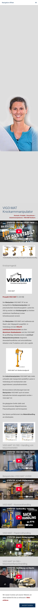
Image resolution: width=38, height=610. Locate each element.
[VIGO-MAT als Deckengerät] (23, 251)
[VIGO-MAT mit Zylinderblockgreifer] (31, 251)
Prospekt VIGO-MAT (10, 297)
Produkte (23, 215)
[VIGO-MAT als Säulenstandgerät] (19, 358)
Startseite (17, 215)
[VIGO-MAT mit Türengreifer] (15, 251)
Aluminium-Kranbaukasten (12, 332)
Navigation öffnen (8, 2)
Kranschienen (30, 215)
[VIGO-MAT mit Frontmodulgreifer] (7, 251)
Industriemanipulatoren (16, 217)
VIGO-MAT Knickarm (29, 217)
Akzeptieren (27, 605)
